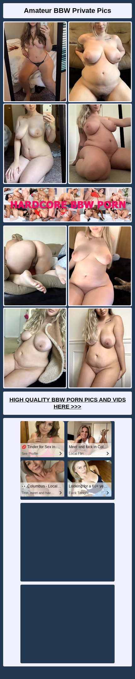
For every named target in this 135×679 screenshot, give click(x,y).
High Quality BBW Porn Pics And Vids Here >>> (67, 403)
